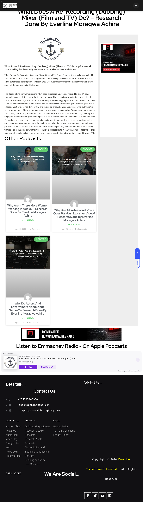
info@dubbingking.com (34, 404)
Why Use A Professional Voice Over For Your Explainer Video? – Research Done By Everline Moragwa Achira (74, 215)
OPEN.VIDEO (13, 473)
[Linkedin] (110, 495)
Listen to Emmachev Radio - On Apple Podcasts (71, 346)
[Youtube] (102, 495)
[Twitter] (95, 495)
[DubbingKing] (10, 5)
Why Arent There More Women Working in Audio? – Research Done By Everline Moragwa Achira (27, 210)
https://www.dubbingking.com (39, 410)
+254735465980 (28, 399)
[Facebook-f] (87, 495)
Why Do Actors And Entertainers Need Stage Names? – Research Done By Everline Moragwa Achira (28, 308)
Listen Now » (28, 220)
